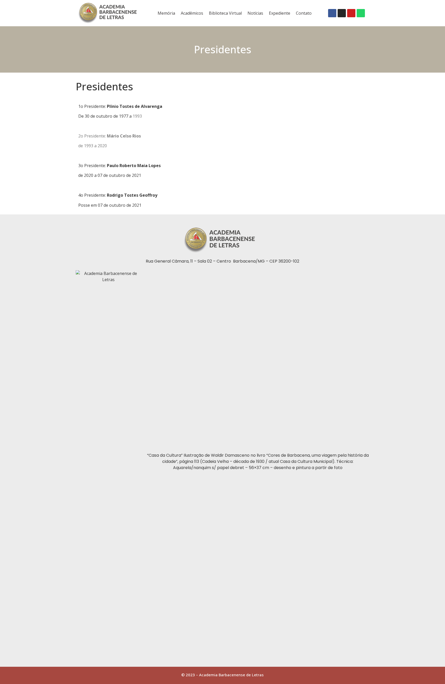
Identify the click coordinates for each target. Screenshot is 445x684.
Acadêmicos (192, 13)
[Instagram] (342, 13)
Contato (304, 13)
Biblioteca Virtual (225, 13)
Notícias (255, 13)
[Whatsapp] (361, 13)
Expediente (279, 13)
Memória (166, 13)
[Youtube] (351, 13)
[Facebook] (332, 13)
